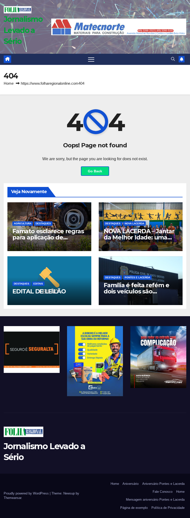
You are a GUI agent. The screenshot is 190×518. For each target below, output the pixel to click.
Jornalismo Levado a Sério (23, 30)
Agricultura (22, 223)
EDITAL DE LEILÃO (39, 291)
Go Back (95, 171)
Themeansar (12, 498)
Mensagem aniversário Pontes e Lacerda (155, 499)
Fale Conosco (162, 491)
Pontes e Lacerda (137, 277)
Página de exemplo (134, 508)
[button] (173, 59)
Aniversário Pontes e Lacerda (163, 484)
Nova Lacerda (134, 223)
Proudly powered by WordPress (27, 493)
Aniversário (130, 484)
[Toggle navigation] (91, 59)
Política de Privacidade (168, 508)
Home (9, 83)
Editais (38, 283)
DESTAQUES (43, 223)
